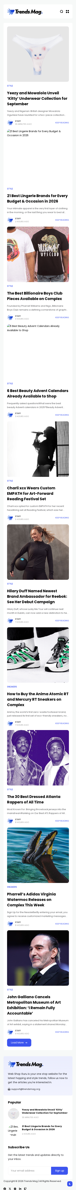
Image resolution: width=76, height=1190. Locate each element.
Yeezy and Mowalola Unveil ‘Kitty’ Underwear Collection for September (37, 98)
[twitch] (25, 1189)
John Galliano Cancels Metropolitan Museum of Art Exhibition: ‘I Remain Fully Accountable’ (34, 1005)
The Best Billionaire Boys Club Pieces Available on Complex (34, 296)
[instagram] (15, 1189)
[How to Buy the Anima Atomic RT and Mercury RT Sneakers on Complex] (38, 655)
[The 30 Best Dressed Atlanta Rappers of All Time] (38, 757)
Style (10, 85)
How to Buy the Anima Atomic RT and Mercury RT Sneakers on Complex (38, 699)
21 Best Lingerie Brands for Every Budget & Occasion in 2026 (37, 198)
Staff (18, 121)
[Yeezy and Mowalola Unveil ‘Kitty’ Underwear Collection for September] (38, 54)
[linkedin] (20, 1189)
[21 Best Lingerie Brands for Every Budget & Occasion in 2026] (38, 157)
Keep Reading (62, 122)
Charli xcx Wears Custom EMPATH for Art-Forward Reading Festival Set (31, 493)
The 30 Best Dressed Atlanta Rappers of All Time (33, 799)
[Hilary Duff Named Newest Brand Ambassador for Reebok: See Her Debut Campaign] (38, 552)
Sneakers (12, 686)
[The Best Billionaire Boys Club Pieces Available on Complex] (38, 254)
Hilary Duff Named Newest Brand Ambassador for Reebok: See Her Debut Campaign (37, 596)
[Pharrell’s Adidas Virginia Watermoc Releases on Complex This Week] (38, 855)
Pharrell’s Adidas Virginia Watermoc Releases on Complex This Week (31, 900)
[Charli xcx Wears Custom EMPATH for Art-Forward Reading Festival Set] (38, 449)
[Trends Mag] (25, 11)
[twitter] (10, 1189)
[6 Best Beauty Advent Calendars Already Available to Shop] (38, 352)
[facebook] (5, 1189)
